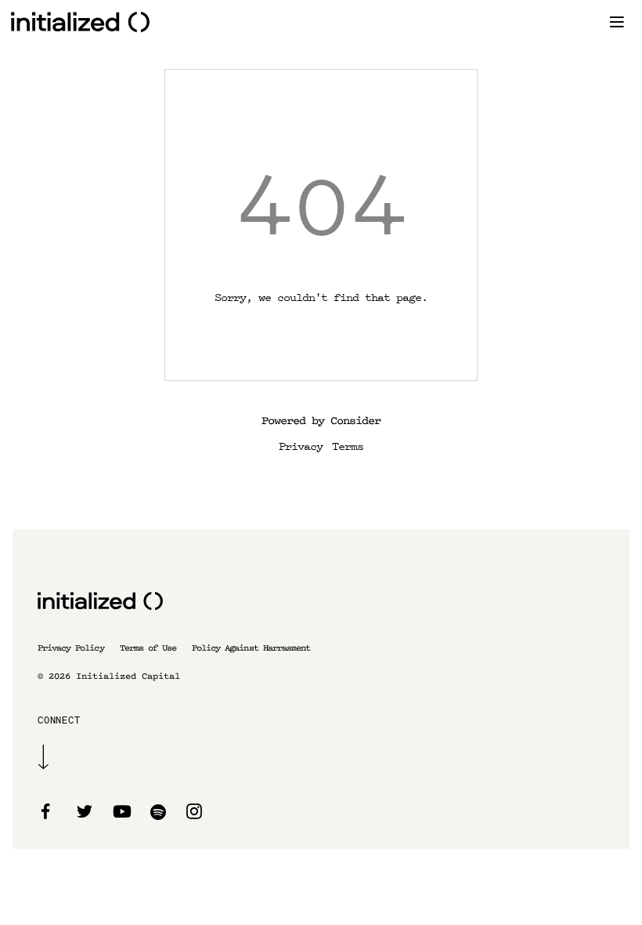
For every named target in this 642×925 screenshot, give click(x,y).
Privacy (301, 445)
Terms (347, 445)
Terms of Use (148, 648)
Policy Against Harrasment (251, 648)
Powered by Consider (321, 420)
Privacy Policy (71, 648)
